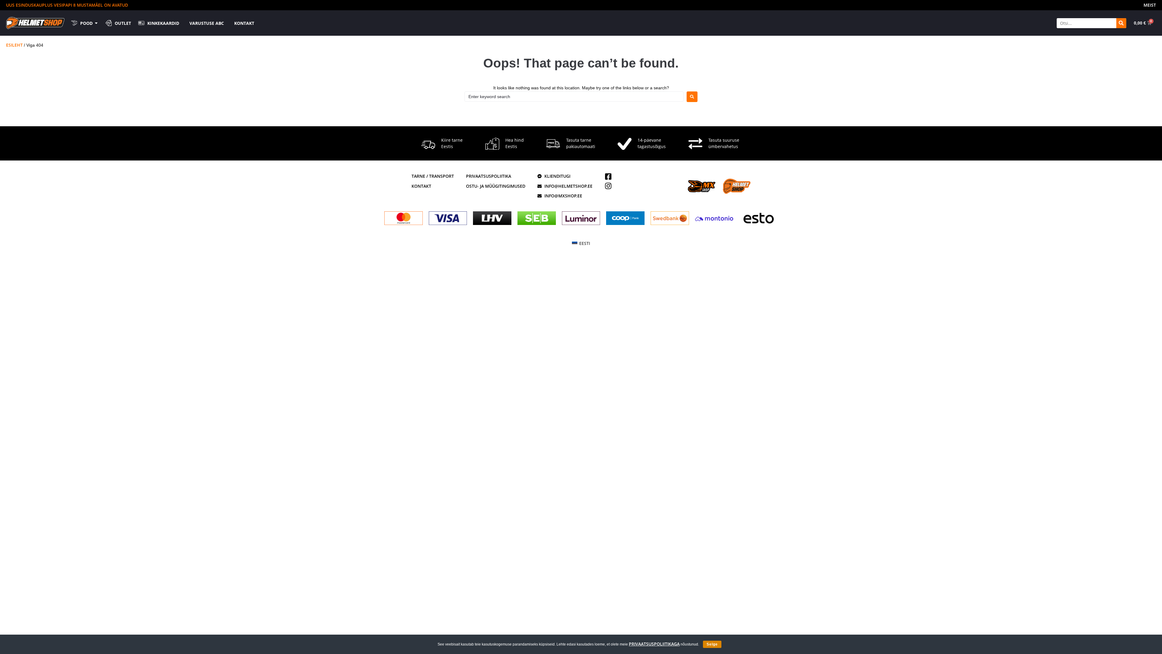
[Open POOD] (96, 23)
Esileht (14, 45)
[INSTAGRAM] (608, 186)
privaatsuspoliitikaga (654, 644)
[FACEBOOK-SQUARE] (608, 176)
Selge (712, 644)
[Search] (1121, 23)
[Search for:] (574, 96)
